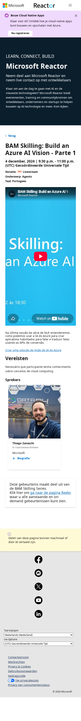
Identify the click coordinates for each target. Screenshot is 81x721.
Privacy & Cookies (19, 666)
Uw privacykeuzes (27, 680)
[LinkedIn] (38, 616)
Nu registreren (20, 33)
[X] (38, 589)
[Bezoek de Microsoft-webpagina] (13, 5)
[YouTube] (38, 602)
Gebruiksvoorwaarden (22, 671)
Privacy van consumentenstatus (29, 685)
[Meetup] (38, 575)
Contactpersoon (18, 657)
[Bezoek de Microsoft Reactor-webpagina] (44, 5)
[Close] (76, 15)
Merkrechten (16, 662)
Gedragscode (17, 676)
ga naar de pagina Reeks (50, 492)
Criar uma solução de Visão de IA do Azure (33, 350)
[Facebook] (38, 562)
